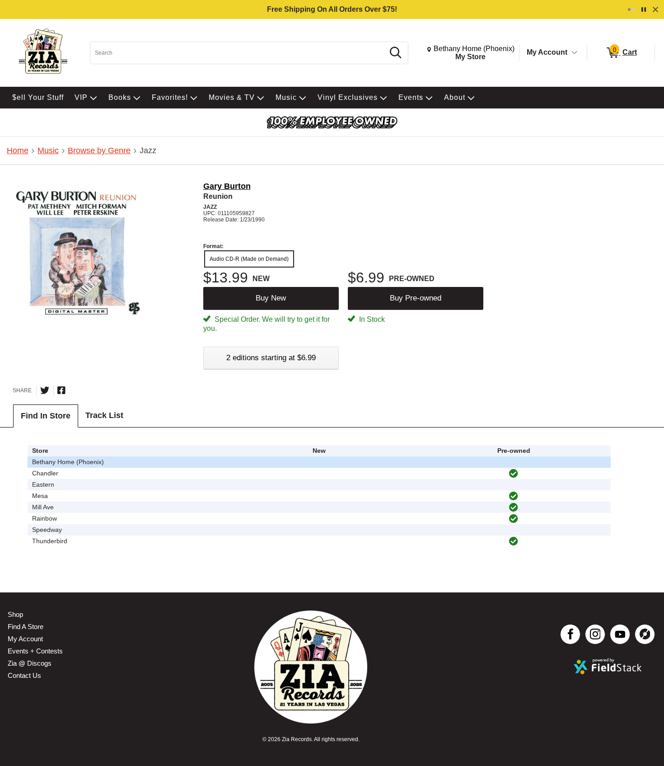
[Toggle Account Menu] (574, 52)
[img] (513, 473)
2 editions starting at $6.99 (271, 357)
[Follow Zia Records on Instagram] (595, 634)
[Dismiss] (655, 9)
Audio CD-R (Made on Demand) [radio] (249, 259)
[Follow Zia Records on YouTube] (620, 634)
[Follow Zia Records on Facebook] (570, 634)
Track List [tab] (104, 415)
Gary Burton (227, 186)
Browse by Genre (99, 150)
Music (48, 150)
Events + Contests (35, 651)
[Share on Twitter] (44, 390)
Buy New (271, 298)
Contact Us (24, 675)
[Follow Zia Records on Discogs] (644, 634)
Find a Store (25, 626)
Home (17, 150)
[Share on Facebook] (61, 390)
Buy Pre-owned (415, 298)
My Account (547, 52)
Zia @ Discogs (29, 663)
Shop (15, 614)
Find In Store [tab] (45, 415)
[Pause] (644, 9)
